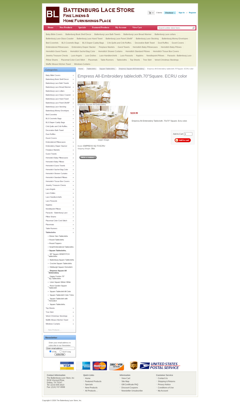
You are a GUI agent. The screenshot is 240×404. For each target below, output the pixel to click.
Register (192, 13)
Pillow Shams (52, 60)
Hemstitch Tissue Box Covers (166, 51)
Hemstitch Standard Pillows (138, 51)
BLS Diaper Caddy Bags (93, 43)
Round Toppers (55, 243)
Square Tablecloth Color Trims (61, 295)
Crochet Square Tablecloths (60, 263)
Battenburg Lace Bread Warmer (137, 34)
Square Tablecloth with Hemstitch (58, 300)
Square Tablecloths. (57, 304)
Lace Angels (76, 55)
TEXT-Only (66, 352)
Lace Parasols (126, 55)
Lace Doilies (90, 55)
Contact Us (163, 378)
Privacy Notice (164, 384)
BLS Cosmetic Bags (70, 43)
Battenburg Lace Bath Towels (107, 34)
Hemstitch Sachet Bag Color (82, 51)
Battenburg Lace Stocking (147, 38)
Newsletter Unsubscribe (132, 391)
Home (50, 27)
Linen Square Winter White (60, 282)
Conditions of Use (166, 387)
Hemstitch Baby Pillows (171, 47)
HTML (54, 352)
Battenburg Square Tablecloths (61, 260)
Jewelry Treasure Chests (57, 55)
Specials (82, 27)
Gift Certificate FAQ (129, 384)
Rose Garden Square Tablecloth (58, 287)
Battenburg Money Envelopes (175, 38)
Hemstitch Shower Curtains (110, 51)
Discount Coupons (129, 387)
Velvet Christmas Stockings (167, 60)
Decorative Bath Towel (145, 43)
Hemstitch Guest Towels (56, 51)
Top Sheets (135, 60)
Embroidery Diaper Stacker (84, 47)
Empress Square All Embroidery (131, 69)
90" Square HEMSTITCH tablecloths (59, 255)
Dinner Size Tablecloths (58, 236)
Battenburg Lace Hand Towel (90, 38)
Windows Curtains (82, 64)
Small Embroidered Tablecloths (61, 247)
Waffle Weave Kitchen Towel (58, 64)
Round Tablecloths (56, 240)
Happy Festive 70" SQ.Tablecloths (56, 277)
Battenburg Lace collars (165, 34)
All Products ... (91, 391)
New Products (66, 27)
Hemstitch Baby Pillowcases (145, 47)
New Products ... (54, 330)
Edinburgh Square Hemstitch (60, 267)
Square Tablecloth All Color (60, 291)
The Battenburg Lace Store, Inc (68, 400)
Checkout (169, 13)
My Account (120, 27)
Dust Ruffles (163, 43)
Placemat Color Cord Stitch (73, 60)
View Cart (137, 27)
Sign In (182, 13)
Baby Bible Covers (54, 34)
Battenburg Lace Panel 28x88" (119, 38)
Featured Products (100, 27)
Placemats (92, 60)
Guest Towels (124, 47)
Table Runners (107, 60)
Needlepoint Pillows (155, 55)
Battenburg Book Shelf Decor (78, 34)
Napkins (139, 55)
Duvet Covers (178, 43)
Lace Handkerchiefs (108, 55)
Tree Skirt (147, 60)
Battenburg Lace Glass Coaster (60, 38)
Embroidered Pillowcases (57, 47)
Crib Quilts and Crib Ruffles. (119, 43)
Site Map (125, 381)
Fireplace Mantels (107, 47)
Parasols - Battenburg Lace (179, 55)
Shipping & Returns (166, 381)
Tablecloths (122, 60)
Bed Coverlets (52, 43)
